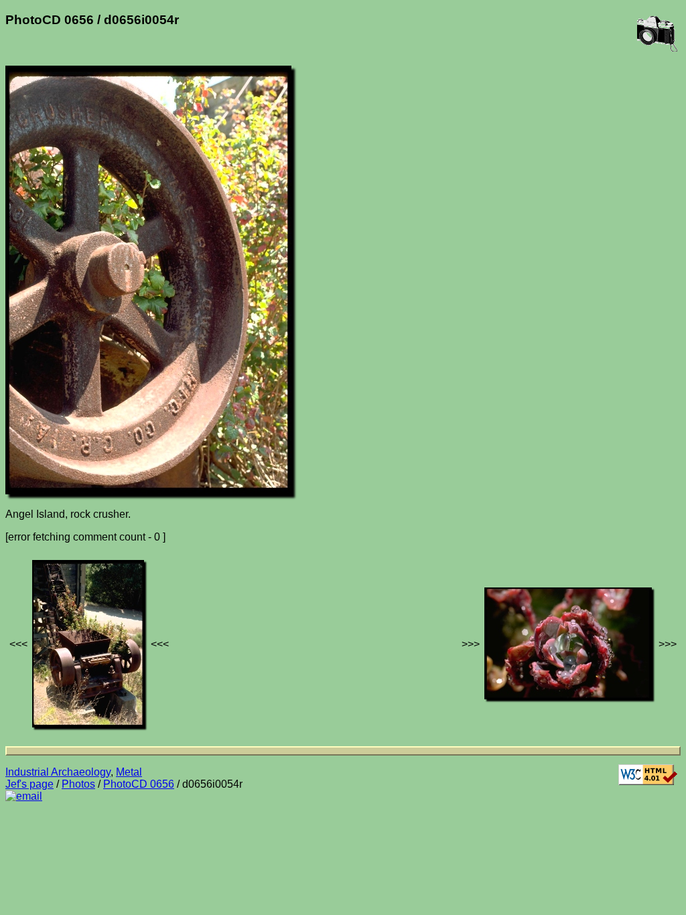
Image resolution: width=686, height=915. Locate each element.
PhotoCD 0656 (138, 784)
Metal (129, 772)
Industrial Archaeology (58, 772)
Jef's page (29, 784)
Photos (78, 784)
